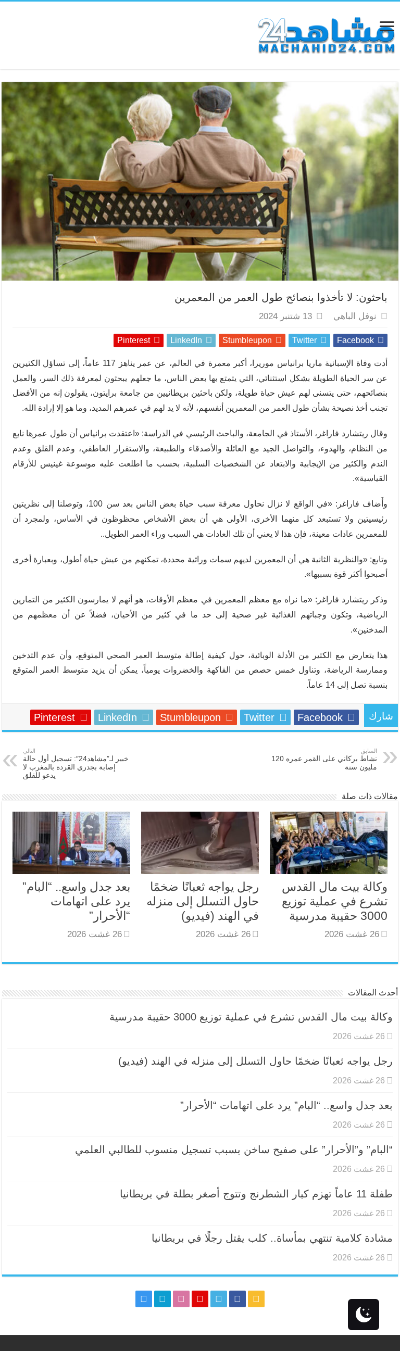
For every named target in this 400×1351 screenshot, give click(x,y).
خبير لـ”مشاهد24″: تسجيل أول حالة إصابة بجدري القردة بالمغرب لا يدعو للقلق (76, 763)
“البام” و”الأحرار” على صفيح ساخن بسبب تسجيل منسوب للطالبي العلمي (234, 1149)
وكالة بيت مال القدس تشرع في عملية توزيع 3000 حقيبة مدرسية (335, 901)
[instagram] (143, 1299)
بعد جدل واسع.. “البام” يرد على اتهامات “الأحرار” (76, 901)
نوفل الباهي (355, 316)
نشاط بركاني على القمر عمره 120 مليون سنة (324, 759)
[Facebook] (237, 1299)
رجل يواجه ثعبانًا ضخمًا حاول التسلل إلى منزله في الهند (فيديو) (202, 901)
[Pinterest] (200, 1299)
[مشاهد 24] (325, 34)
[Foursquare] (162, 1299)
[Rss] (256, 1299)
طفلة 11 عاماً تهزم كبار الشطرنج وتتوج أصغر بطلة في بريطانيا (256, 1194)
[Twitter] (218, 1299)
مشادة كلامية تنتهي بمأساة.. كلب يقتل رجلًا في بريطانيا (272, 1238)
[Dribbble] (181, 1299)
